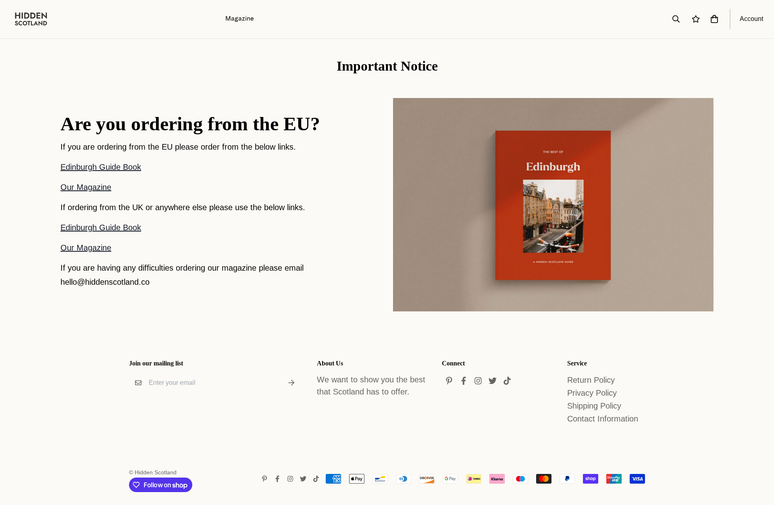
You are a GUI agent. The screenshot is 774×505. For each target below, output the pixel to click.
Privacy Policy (592, 392)
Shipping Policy (594, 405)
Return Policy (591, 380)
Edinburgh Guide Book (100, 167)
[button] (712, 19)
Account (751, 18)
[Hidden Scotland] (35, 19)
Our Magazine (85, 187)
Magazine (239, 18)
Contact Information (602, 418)
